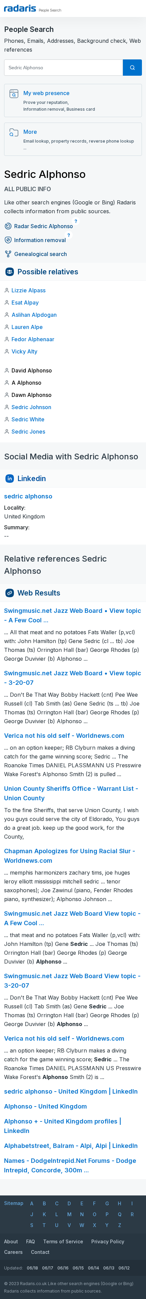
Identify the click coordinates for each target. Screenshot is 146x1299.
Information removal (40, 240)
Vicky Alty (24, 351)
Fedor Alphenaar (33, 339)
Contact (40, 1252)
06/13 (108, 1267)
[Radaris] (20, 8)
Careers (13, 1252)
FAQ (30, 1241)
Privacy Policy (107, 1241)
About (11, 1241)
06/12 (124, 1267)
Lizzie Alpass (28, 290)
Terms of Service (63, 1241)
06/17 (47, 1267)
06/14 (93, 1267)
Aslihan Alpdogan (34, 314)
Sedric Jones (28, 431)
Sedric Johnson (31, 407)
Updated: (13, 1267)
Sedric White (28, 419)
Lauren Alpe (27, 327)
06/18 (32, 1267)
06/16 (63, 1267)
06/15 (78, 1267)
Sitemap (13, 1203)
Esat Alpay (25, 302)
